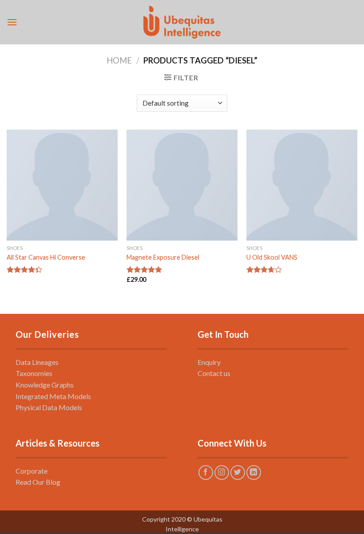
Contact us (214, 373)
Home (119, 60)
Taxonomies (34, 373)
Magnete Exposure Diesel (163, 257)
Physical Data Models (49, 407)
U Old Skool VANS (271, 257)
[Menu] (12, 22)
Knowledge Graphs (45, 384)
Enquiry (209, 362)
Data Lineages (37, 362)
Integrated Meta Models (53, 396)
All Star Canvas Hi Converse (46, 257)
